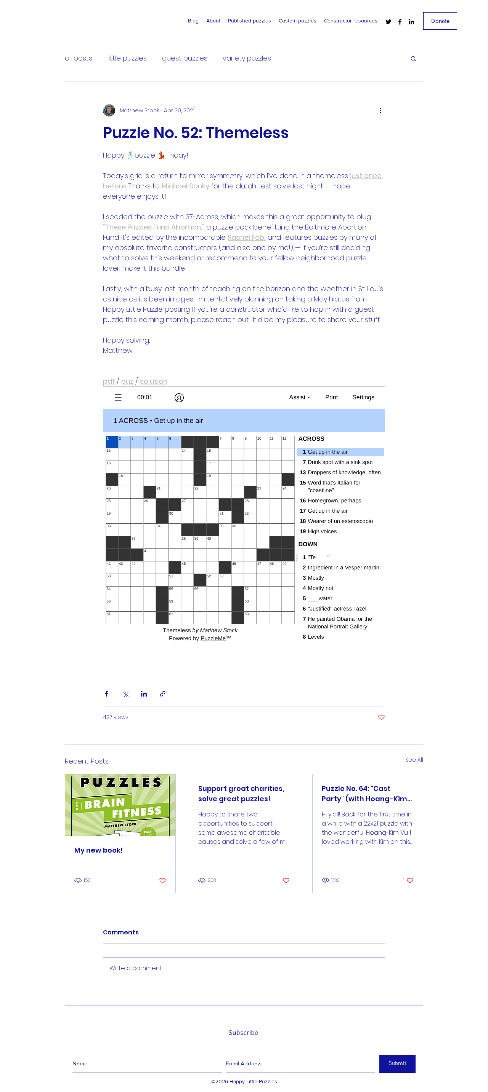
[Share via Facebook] (106, 693)
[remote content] (244, 519)
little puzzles (127, 58)
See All (414, 760)
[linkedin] (411, 22)
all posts (78, 58)
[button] (413, 58)
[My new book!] (120, 805)
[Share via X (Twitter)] (125, 693)
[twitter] (388, 22)
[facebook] (400, 22)
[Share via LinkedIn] (144, 693)
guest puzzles (184, 58)
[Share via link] (162, 693)
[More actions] (380, 110)
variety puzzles (247, 58)
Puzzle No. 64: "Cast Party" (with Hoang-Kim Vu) (364, 794)
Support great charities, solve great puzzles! (241, 793)
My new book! (98, 850)
